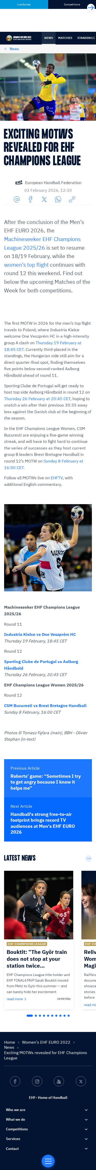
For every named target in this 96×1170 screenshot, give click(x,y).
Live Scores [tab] (23, 4)
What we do (15, 1119)
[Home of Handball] (48, 1161)
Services (13, 1138)
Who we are (15, 1109)
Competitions (17, 1129)
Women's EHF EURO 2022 (46, 1042)
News (48, 38)
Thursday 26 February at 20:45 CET (37, 398)
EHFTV (57, 477)
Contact (12, 1148)
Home (10, 1042)
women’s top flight (26, 264)
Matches (65, 38)
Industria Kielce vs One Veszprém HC (40, 634)
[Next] (91, 7)
